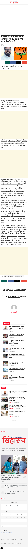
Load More (14, 420)
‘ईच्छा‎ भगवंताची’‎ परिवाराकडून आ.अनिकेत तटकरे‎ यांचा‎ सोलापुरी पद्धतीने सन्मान (17, 335)
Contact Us (13, 539)
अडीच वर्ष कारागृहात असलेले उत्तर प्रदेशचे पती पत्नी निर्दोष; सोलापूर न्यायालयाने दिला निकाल (17, 356)
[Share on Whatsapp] (7, 62)
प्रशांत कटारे (7, 45)
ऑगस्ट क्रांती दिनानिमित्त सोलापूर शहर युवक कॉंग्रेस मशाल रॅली (16, 362)
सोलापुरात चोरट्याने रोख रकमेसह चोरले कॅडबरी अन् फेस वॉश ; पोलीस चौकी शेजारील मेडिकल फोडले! (16, 342)
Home (2, 539)
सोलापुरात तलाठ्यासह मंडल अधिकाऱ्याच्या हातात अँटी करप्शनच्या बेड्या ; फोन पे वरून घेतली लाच (17, 413)
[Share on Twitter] (18, 62)
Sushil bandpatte (19, 276)
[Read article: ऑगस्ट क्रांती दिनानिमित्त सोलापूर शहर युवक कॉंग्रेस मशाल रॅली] (5, 363)
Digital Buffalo (12, 543)
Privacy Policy (4, 541)
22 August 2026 (16, 394)
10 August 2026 (16, 408)
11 (6, 515)
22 (21, 518)
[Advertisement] (14, 20)
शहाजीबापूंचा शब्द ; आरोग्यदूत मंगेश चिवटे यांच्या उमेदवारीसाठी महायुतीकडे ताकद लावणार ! (17, 377)
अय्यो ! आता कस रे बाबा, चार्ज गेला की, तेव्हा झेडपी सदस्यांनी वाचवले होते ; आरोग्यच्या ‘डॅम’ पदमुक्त (17, 370)
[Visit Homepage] (14, 2)
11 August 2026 (16, 402)
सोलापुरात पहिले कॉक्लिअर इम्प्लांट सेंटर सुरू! (16, 349)
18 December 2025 (15, 45)
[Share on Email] (24, 62)
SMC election (11, 276)
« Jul (2, 526)
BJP (5, 276)
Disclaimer (20, 539)
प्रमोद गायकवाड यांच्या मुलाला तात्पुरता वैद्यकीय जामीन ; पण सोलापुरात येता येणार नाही (17, 328)
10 (2, 515)
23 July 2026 (15, 416)
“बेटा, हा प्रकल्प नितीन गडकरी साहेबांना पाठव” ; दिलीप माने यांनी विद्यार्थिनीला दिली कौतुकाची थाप (11, 478)
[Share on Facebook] (13, 62)
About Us (7, 539)
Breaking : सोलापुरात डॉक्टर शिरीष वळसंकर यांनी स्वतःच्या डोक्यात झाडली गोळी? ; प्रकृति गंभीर (16, 486)
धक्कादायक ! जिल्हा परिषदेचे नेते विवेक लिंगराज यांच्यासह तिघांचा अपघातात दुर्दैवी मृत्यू (15, 492)
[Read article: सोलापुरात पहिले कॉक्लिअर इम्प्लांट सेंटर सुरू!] (5, 350)
